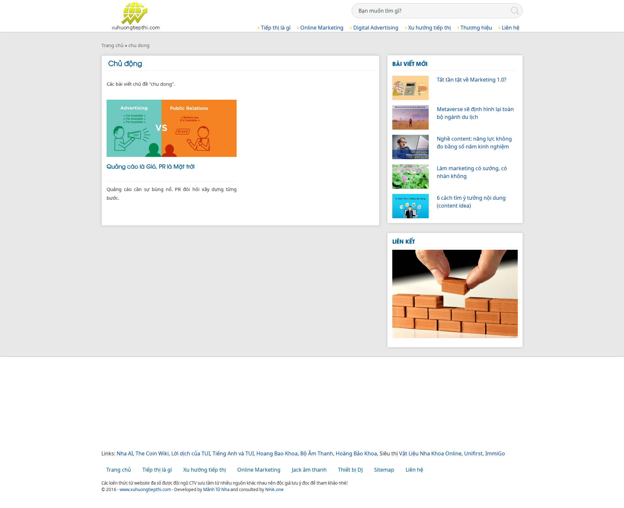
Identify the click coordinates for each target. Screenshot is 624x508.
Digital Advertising (375, 27)
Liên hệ (509, 27)
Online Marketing (321, 27)
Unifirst (473, 453)
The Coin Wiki (152, 453)
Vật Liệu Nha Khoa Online (430, 453)
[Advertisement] (296, 404)
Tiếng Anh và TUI (233, 453)
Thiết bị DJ (350, 469)
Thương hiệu (475, 27)
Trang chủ (118, 469)
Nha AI (125, 453)
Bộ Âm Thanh (316, 453)
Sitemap (384, 469)
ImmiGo (495, 453)
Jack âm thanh (309, 469)
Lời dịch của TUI (190, 453)
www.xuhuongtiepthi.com (145, 489)
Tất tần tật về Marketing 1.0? (471, 79)
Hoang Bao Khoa (277, 453)
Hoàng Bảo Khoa (356, 453)
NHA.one (274, 489)
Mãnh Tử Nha (216, 489)
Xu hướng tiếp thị (429, 27)
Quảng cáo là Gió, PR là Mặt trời (150, 166)
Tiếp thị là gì (275, 27)
